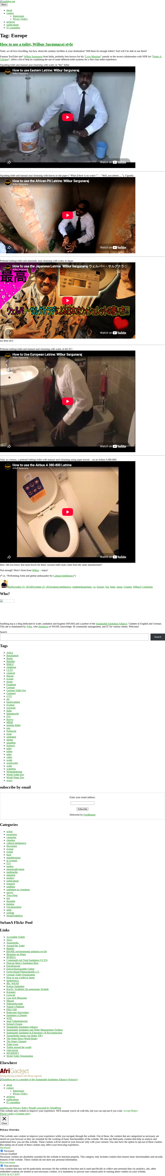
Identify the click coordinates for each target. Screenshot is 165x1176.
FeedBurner (89, 814)
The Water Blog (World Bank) (21, 1038)
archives (10, 21)
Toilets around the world (18, 1047)
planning (10, 875)
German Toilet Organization (20, 974)
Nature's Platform (15, 1006)
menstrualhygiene (15, 869)
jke (9, 587)
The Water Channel (16, 1041)
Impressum (18, 16)
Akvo (9, 939)
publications (12, 24)
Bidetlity (10, 661)
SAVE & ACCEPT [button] (10, 1174)
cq (94, 587)
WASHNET (12, 1053)
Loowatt (10, 995)
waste (9, 760)
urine (9, 754)
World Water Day (15, 777)
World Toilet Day (15, 774)
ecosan (9, 678)
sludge (9, 739)
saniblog (10, 886)
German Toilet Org (16, 690)
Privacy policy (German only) (15, 1113)
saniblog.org (6, 1108)
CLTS (9, 670)
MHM (9, 722)
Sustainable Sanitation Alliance (111, 623)
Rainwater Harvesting (17, 1012)
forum (9, 681)
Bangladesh (12, 655)
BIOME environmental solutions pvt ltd (26, 951)
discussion (11, 846)
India (112, 587)
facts (8, 854)
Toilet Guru (12, 1044)
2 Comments (146, 587)
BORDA (11, 957)
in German (11, 860)
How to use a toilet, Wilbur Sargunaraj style (36, 44)
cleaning (10, 840)
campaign (11, 837)
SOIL (9, 1018)
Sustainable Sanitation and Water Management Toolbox (34, 1029)
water (9, 765)
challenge (11, 667)
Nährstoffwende (14, 1003)
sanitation (11, 736)
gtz (8, 699)
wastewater (12, 763)
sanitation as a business (18, 889)
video (9, 757)
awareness (11, 834)
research (10, 883)
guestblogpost (13, 857)
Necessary (9, 1151)
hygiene (10, 705)
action (9, 831)
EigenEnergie (13, 966)
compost (10, 673)
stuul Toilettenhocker (17, 1021)
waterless (11, 768)
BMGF (10, 664)
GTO (9, 696)
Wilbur (35, 570)
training (10, 904)
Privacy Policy (20, 19)
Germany (11, 693)
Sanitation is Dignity (16, 1015)
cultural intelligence (61, 587)
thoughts (10, 901)
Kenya (9, 719)
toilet (8, 748)
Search (3, 632)
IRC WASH (12, 983)
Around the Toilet (15, 945)
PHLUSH (11, 1009)
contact (10, 13)
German (10, 687)
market (9, 866)
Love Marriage (93, 56)
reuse (9, 734)
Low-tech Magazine (16, 998)
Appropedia (12, 942)
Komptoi (10, 992)
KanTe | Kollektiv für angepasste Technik (27, 989)
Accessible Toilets (15, 937)
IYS (8, 716)
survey (9, 892)
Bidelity (10, 948)
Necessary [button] (5, 1147)
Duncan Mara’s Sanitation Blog (22, 963)
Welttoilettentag (14, 771)
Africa (9, 652)
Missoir (10, 1000)
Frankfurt (11, 684)
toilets (9, 751)
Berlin (9, 658)
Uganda (128, 587)
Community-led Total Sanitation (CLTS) (27, 960)
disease (10, 676)
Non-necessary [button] (7, 1162)
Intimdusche (12, 713)
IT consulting (13, 27)
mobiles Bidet (13, 725)
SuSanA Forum (14, 1024)
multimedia (78, 587)
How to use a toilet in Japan (20, 977)
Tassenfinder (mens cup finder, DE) (24, 1035)
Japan (119, 587)
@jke (29, 626)
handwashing (13, 702)
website (10, 912)
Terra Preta (12, 895)
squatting (11, 742)
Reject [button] (134, 1110)
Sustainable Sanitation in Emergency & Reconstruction (34, 1032)
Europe (100, 587)
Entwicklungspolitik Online (20, 969)
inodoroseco (12, 980)
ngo (8, 728)
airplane (88, 587)
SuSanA (10, 745)
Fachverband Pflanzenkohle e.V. (22, 971)
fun (107, 587)
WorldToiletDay (14, 915)
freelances (43, 626)
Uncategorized (13, 907)
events (9, 851)
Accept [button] (127, 1110)
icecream (10, 707)
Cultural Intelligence (63, 575)
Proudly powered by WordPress (45, 1108)
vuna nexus (12, 1050)
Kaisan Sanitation (15, 986)
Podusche (11, 731)
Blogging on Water (16, 954)
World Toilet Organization (19, 1056)
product (10, 878)
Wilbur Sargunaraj (33, 56)
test (8, 898)
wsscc (9, 780)
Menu (3, 4)
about (9, 10)
